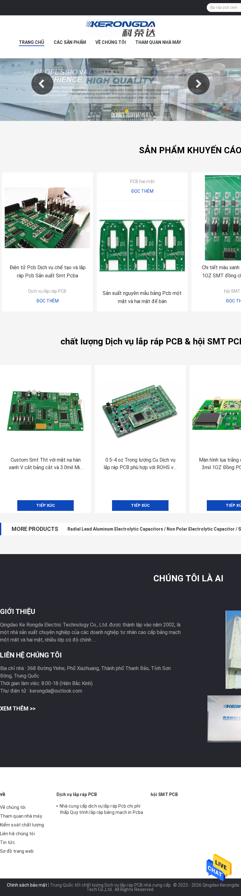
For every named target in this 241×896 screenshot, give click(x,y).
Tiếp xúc (45, 505)
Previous (42, 84)
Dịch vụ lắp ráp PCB (47, 291)
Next (199, 84)
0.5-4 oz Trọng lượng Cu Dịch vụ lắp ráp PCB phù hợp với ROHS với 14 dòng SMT (140, 464)
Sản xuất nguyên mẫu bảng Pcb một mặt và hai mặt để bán (142, 297)
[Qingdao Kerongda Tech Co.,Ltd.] (120, 27)
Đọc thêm (47, 300)
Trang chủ (31, 42)
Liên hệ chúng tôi (17, 833)
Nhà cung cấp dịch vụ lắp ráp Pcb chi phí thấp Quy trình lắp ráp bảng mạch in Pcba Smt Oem (101, 810)
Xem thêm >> (17, 708)
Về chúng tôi (110, 42)
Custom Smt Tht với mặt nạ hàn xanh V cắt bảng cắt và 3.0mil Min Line (45, 464)
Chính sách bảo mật (27, 885)
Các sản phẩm (70, 42)
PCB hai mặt (142, 181)
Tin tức (7, 842)
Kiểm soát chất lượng (22, 824)
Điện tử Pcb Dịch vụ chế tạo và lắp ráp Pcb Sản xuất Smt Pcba (47, 272)
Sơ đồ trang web (17, 851)
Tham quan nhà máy (158, 42)
